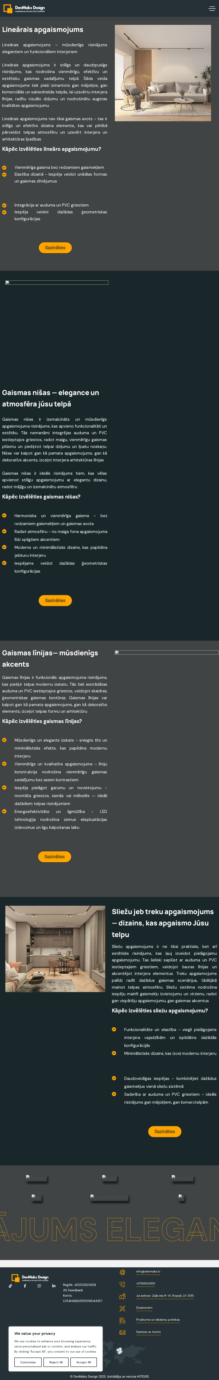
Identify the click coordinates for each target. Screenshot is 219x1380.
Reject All (56, 1362)
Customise (28, 1362)
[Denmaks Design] (24, 8)
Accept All (83, 1362)
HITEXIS (143, 1377)
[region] (56, 1348)
